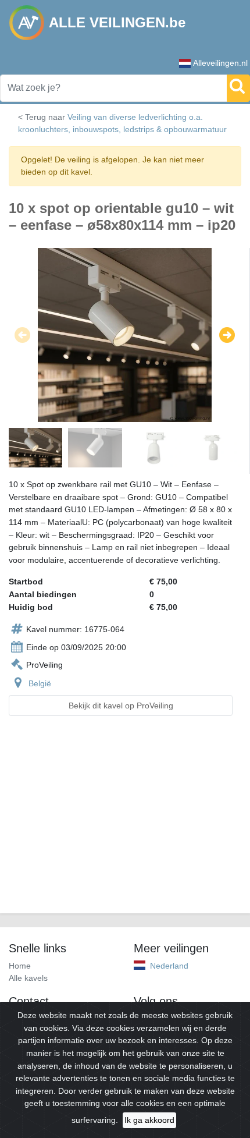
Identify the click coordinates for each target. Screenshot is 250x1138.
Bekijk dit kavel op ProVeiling (121, 705)
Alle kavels (28, 978)
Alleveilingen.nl (220, 63)
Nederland (169, 965)
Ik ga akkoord (149, 1120)
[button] (22, 335)
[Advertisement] (125, 821)
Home (20, 965)
